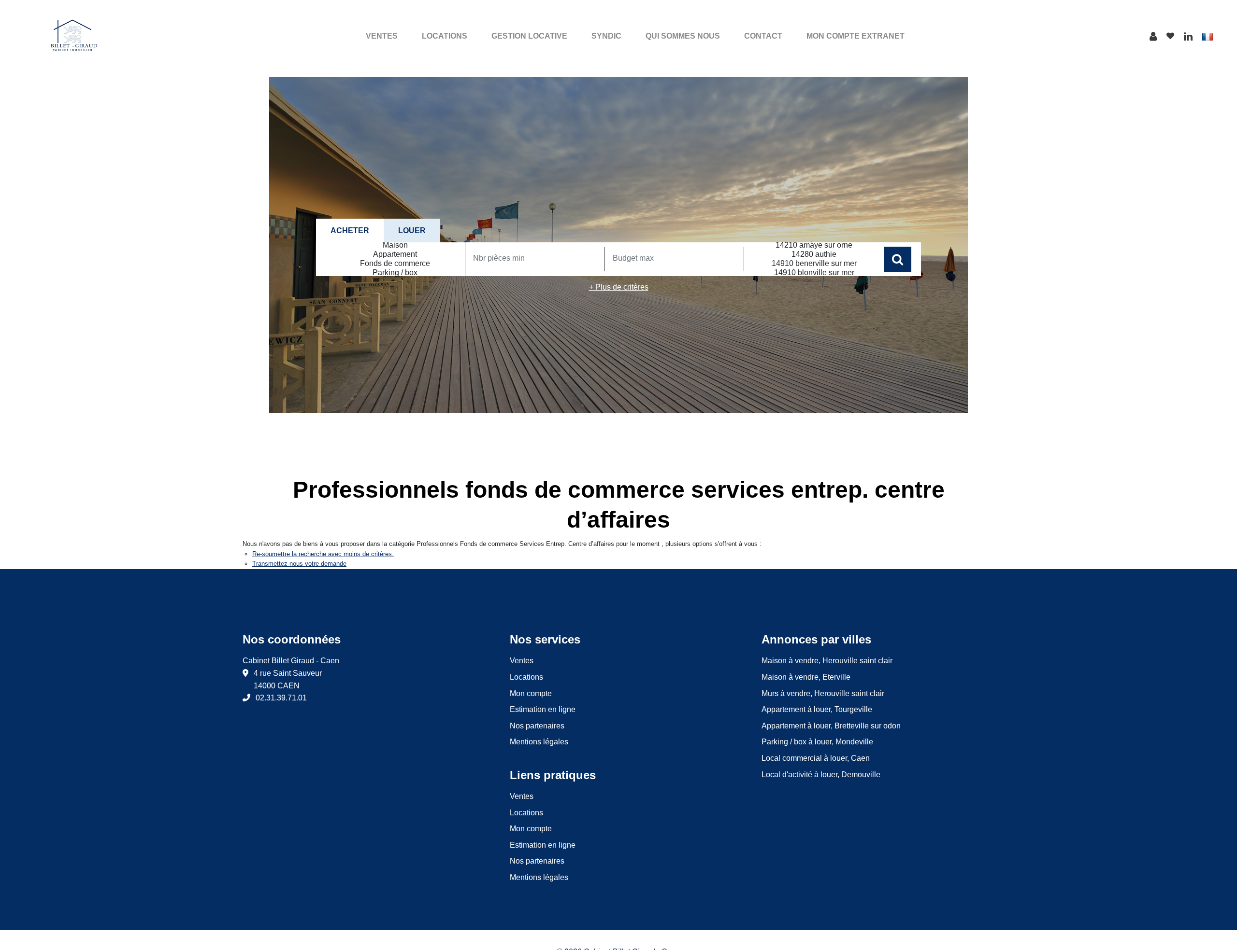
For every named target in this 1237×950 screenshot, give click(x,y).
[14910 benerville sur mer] (814, 263)
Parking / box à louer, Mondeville (817, 742)
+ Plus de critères (618, 287)
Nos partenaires (537, 726)
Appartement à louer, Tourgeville (817, 709)
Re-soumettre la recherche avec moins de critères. (323, 554)
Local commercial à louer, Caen (816, 758)
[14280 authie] (814, 254)
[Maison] (395, 245)
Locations (526, 677)
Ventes (521, 661)
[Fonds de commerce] (395, 263)
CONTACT (763, 36)
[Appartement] (395, 254)
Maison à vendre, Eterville (806, 677)
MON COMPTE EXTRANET (855, 36)
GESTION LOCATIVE (529, 36)
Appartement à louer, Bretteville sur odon (831, 726)
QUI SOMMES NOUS (683, 36)
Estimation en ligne (542, 709)
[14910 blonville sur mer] (814, 273)
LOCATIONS (444, 36)
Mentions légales (539, 742)
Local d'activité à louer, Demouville (821, 774)
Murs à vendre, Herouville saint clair (823, 693)
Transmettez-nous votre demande (299, 563)
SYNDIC (606, 36)
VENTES (382, 36)
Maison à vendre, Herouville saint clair (827, 661)
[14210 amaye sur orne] (814, 245)
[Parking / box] (395, 273)
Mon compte (531, 693)
